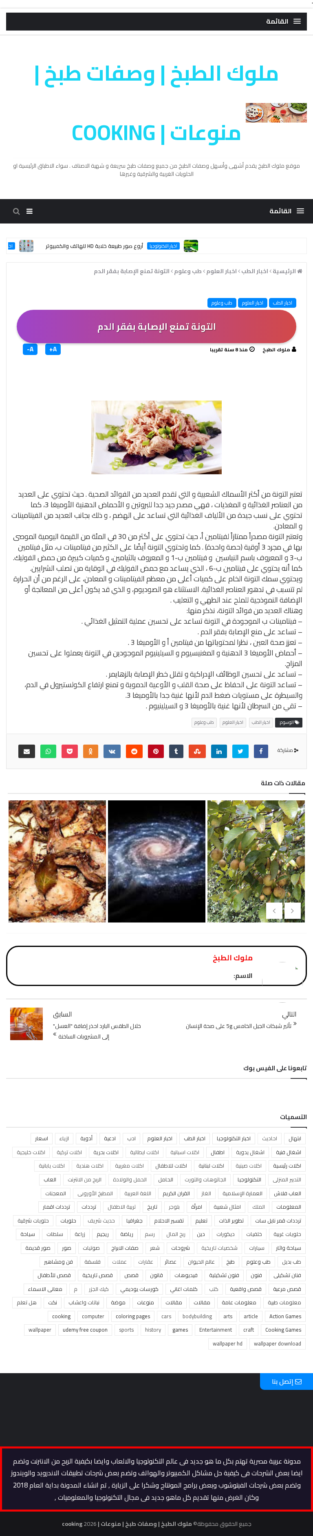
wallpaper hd (227, 1343)
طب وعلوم (222, 302)
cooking (61, 1316)
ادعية (110, 1138)
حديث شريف (101, 1220)
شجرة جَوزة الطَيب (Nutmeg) (254, 883)
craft (248, 1329)
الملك (258, 1207)
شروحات (180, 1248)
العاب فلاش (287, 1193)
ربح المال (175, 1234)
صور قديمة (38, 1248)
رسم (150, 1234)
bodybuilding (197, 1316)
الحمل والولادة (130, 1179)
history (153, 1329)
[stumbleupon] (197, 751)
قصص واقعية (246, 1289)
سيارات (257, 1248)
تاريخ (152, 1207)
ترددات (89, 1207)
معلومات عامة (239, 1302)
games (180, 1329)
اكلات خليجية (31, 1152)
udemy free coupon (85, 1329)
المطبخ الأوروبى (95, 1193)
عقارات (145, 1261)
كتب (213, 1289)
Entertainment (215, 1329)
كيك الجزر (99, 1289)
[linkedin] (219, 751)
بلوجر (174, 1207)
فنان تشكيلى (287, 1275)
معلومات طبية (284, 1302)
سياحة (27, 1234)
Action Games (285, 1316)
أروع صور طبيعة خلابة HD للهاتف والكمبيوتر (117, 246)
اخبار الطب (282, 302)
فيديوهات (186, 1275)
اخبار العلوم (252, 302)
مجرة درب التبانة (155, 870)
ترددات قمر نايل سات (278, 1220)
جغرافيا (134, 1220)
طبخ (230, 1261)
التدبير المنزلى (287, 1179)
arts (227, 1316)
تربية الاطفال (122, 1207)
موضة (118, 1302)
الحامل (165, 1179)
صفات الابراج (125, 1248)
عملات (119, 1261)
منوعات (145, 1302)
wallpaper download (277, 1343)
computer (93, 1316)
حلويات (68, 1220)
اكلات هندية (90, 1165)
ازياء (64, 1138)
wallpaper (40, 1329)
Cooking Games (283, 1329)
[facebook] (261, 751)
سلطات (54, 1234)
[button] (283, 21)
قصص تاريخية (97, 1275)
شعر (155, 1248)
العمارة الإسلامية (242, 1193)
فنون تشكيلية (224, 1275)
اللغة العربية (137, 1193)
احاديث (269, 1138)
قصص (131, 1275)
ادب (131, 1138)
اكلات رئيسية (287, 1165)
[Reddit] (134, 751)
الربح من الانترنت (84, 1179)
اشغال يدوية (250, 1152)
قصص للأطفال (54, 1275)
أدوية (86, 1138)
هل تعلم (27, 1302)
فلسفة (92, 1261)
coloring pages (133, 1316)
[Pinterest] (156, 751)
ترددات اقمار (56, 1207)
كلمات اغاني (184, 1289)
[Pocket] (70, 751)
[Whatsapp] (48, 751)
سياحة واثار (288, 1248)
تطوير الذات (231, 1220)
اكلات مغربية (129, 1165)
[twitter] (240, 751)
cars (166, 1316)
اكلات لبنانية (211, 1165)
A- (30, 349)
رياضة (126, 1234)
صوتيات (91, 1248)
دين (201, 1234)
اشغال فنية (288, 1152)
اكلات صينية (249, 1165)
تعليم (201, 1220)
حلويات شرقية (33, 1220)
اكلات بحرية (106, 1152)
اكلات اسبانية (184, 1152)
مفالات (202, 1302)
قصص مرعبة (287, 1289)
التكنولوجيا (249, 1179)
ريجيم (103, 1234)
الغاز (206, 1193)
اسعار (41, 1138)
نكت (52, 1302)
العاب (50, 1179)
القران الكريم (176, 1193)
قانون (156, 1275)
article (251, 1316)
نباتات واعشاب (83, 1302)
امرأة (196, 1207)
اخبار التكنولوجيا (187, 246)
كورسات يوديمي (139, 1289)
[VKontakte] (112, 751)
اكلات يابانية (52, 1165)
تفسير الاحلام (169, 1220)
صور (66, 1248)
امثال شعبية (227, 1207)
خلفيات (254, 1234)
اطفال (218, 1152)
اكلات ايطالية (144, 1152)
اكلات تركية (69, 1152)
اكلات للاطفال (171, 1165)
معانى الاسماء (45, 1289)
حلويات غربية (287, 1234)
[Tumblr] (176, 751)
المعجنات (55, 1193)
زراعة (80, 1234)
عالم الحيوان (201, 1261)
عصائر (170, 1261)
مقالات (173, 1302)
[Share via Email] (26, 751)
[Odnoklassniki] (90, 751)
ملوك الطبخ (276, 349)
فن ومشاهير (58, 1261)
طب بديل (291, 1261)
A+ (53, 349)
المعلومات (288, 1207)
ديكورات (225, 1234)
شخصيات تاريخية (219, 1248)
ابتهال (295, 1138)
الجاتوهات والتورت (205, 1179)
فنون (256, 1275)
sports (126, 1329)
